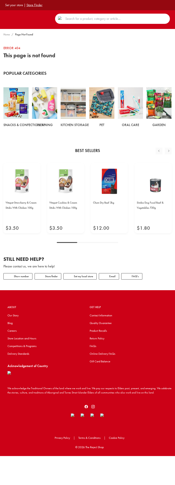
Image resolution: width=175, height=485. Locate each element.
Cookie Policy (116, 438)
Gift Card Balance (100, 361)
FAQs (93, 346)
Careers (12, 331)
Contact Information (101, 315)
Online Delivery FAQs (102, 354)
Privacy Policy (62, 438)
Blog (10, 323)
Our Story (13, 315)
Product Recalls (98, 331)
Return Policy (97, 338)
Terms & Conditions (89, 438)
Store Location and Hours (21, 338)
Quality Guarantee (101, 323)
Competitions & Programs (21, 346)
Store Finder (34, 5)
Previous (159, 151)
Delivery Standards (18, 354)
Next (168, 151)
